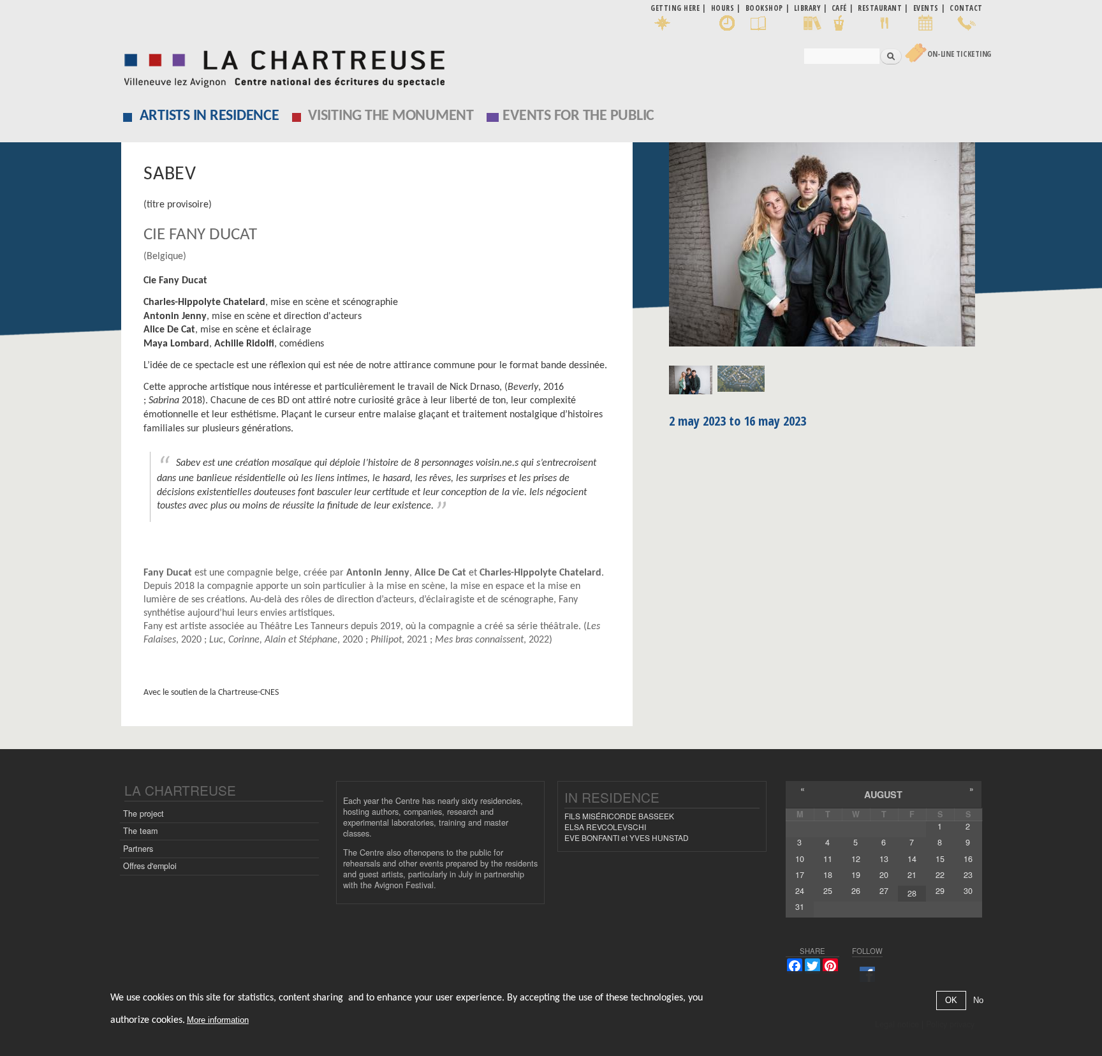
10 (799, 859)
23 (968, 875)
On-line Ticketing (959, 53)
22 (940, 875)
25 (827, 890)
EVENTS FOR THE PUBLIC (578, 116)
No (978, 1001)
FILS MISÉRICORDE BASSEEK (619, 815)
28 (911, 893)
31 (799, 906)
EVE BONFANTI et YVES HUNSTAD (626, 837)
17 (799, 875)
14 (911, 859)
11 (827, 859)
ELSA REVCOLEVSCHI (605, 826)
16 (968, 859)
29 (940, 890)
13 (883, 859)
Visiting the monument (391, 116)
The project (143, 813)
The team (140, 831)
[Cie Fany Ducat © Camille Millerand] (825, 248)
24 (799, 890)
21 (911, 875)
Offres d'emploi (150, 866)
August (883, 794)
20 (883, 875)
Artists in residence (209, 116)
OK (951, 1001)
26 (855, 890)
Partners (138, 848)
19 (855, 875)
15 (940, 859)
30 (968, 890)
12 (855, 859)
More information (218, 1020)
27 (883, 890)
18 (827, 875)
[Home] (281, 65)
